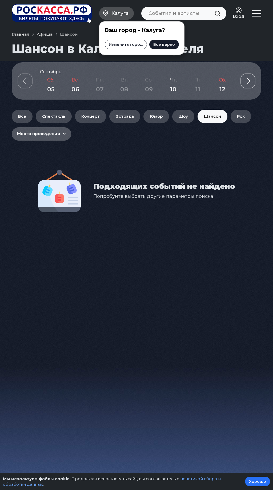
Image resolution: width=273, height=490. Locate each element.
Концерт (90, 116)
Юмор (156, 116)
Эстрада (125, 116)
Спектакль (53, 116)
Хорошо (257, 481)
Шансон (212, 116)
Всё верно (164, 44)
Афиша (45, 34)
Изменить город (126, 44)
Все (22, 116)
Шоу (183, 116)
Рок (241, 116)
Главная (20, 34)
